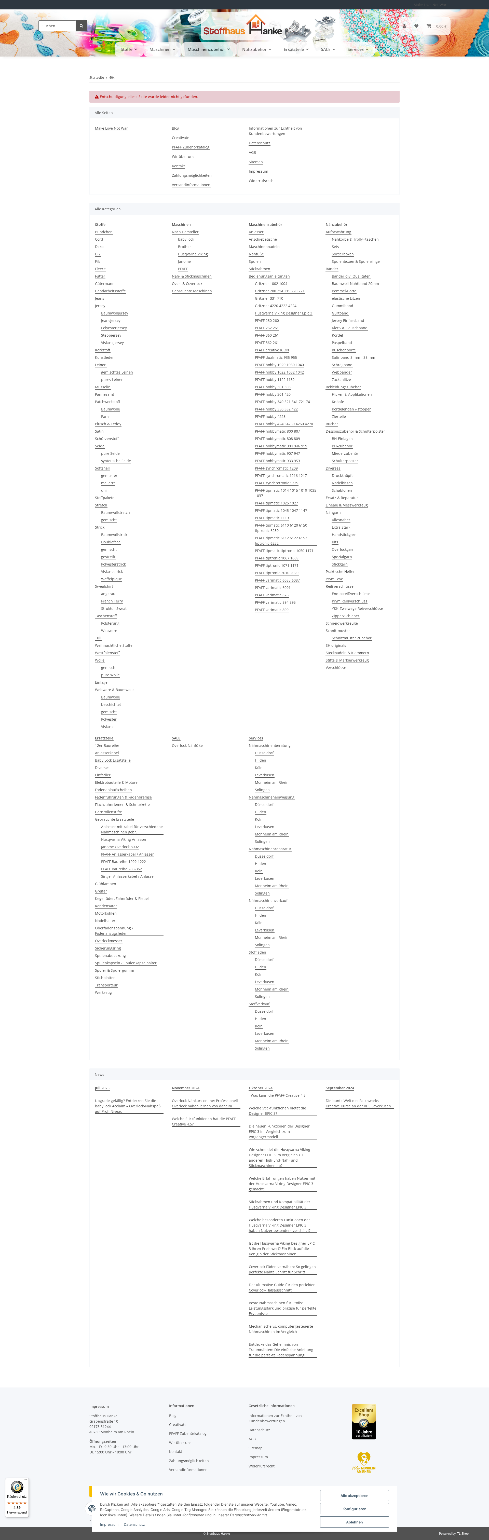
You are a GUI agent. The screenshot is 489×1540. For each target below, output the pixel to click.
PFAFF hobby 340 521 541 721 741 (283, 401)
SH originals (336, 645)
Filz (98, 261)
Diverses (333, 468)
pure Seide (110, 453)
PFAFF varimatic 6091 (273, 587)
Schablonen (342, 490)
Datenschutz (134, 1524)
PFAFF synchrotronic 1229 (276, 482)
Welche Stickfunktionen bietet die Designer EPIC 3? (277, 1111)
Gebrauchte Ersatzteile (114, 819)
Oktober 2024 (261, 1087)
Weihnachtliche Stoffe (113, 645)
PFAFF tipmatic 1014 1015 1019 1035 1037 (285, 493)
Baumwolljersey (114, 313)
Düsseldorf (264, 752)
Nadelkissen (342, 482)
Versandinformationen (191, 184)
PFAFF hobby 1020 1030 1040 (279, 364)
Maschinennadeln (264, 246)
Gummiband (342, 305)
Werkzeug (103, 992)
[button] (404, 26)
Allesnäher (341, 519)
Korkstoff (102, 350)
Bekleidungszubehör (343, 386)
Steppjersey (111, 335)
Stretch (101, 505)
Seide (99, 446)
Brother (184, 246)
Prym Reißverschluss (349, 601)
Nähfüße (256, 254)
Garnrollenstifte (108, 811)
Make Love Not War (430, 4)
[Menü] (26, 1481)
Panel (106, 416)
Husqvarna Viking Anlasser (124, 839)
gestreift (108, 556)
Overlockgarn (343, 549)
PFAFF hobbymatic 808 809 (277, 438)
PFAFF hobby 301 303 (273, 386)
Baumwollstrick (114, 534)
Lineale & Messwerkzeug (347, 505)
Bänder (332, 268)
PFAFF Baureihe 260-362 (121, 869)
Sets (335, 246)
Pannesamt (104, 394)
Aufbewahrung (338, 231)
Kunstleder (104, 357)
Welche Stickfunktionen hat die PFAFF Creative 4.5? (204, 1121)
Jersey (100, 305)
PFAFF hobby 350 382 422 (276, 409)
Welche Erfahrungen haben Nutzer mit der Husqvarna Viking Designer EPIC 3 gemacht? (282, 1183)
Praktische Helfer (340, 571)
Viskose (107, 726)
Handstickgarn (344, 534)
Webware (109, 630)
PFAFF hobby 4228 (270, 416)
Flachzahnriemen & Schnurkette (122, 804)
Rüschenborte (344, 350)
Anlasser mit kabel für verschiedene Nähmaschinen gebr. (132, 829)
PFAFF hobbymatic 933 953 (277, 460)
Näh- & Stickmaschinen (192, 276)
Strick (99, 527)
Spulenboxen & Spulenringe (356, 261)
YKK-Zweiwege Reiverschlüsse (357, 608)
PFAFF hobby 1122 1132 (275, 379)
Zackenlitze (341, 379)
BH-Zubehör (342, 446)
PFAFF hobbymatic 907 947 (277, 453)
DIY (98, 254)
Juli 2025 (102, 1087)
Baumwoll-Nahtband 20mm (355, 283)
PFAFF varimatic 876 (272, 595)
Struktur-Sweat (114, 608)
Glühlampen (105, 883)
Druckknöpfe (343, 475)
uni (104, 490)
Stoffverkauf (259, 1003)
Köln (259, 767)
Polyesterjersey (114, 327)
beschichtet (111, 704)
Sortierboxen (343, 254)
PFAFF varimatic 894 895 (275, 602)
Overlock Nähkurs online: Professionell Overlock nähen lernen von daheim (205, 1103)
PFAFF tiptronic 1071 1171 (276, 565)
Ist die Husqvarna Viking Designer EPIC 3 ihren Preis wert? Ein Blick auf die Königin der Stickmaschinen (282, 1248)
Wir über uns (183, 156)
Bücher (332, 423)
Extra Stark (341, 527)
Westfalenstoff (107, 652)
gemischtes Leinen (117, 372)
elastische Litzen (346, 298)
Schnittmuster (338, 630)
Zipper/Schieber (345, 615)
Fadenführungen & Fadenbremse (123, 797)
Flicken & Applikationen (352, 394)
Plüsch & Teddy (108, 423)
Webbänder (342, 372)
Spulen (255, 261)
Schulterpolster (345, 460)
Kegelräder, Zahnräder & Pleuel (122, 898)
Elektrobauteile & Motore (116, 782)
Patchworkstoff (107, 401)
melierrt (108, 482)
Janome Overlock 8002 (120, 846)
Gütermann (105, 283)
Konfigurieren (354, 1509)
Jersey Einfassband (348, 320)
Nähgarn (333, 512)
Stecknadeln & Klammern (347, 652)
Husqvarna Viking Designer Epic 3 (283, 313)
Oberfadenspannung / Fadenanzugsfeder (114, 931)
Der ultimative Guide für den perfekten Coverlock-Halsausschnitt (282, 1287)
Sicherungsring (108, 948)
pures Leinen (112, 379)
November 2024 (185, 1087)
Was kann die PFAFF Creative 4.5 (278, 1095)
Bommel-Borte (344, 290)
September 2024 (340, 1087)
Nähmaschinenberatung (270, 745)
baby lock (186, 239)
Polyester (109, 719)
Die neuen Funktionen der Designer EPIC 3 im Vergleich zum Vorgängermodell (279, 1131)
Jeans (99, 298)
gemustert (110, 475)
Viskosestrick (112, 571)
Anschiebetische (263, 239)
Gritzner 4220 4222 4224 (275, 305)
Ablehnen (354, 1522)
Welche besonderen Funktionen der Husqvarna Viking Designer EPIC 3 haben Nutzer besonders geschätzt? (279, 1225)
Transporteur (106, 985)
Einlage (101, 682)
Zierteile (339, 416)
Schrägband (342, 364)
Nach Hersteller (185, 231)
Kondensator (106, 905)
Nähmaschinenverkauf (268, 900)
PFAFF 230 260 (267, 320)
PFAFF (183, 268)
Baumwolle (110, 409)
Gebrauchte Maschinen (192, 290)
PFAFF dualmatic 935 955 (276, 357)
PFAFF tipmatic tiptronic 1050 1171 (284, 550)
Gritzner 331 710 (269, 298)
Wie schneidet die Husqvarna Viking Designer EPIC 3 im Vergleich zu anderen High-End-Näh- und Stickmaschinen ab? (279, 1157)
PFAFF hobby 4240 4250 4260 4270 (284, 423)
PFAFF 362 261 (267, 342)
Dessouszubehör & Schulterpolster (355, 431)
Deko (99, 246)
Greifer (101, 891)
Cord (99, 239)
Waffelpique (111, 578)
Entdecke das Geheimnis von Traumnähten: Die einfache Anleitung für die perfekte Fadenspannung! (281, 1349)
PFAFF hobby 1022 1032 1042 (279, 372)
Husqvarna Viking (193, 254)
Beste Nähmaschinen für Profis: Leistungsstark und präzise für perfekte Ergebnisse (282, 1308)
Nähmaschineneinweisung (271, 797)
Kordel (337, 335)
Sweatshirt (104, 586)
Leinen (100, 364)
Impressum (109, 1524)
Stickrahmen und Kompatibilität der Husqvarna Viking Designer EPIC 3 (279, 1204)
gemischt (109, 519)
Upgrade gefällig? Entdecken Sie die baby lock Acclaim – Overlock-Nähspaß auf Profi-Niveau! (128, 1106)
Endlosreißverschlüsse (351, 593)
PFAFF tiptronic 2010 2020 (276, 572)
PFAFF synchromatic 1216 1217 (281, 475)
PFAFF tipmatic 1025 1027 (276, 503)
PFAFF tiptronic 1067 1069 (276, 558)
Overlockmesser (108, 940)
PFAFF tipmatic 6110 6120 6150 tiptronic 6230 (281, 528)
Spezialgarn (342, 556)
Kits (335, 542)
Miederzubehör (345, 453)
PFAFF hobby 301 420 (273, 394)
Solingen (262, 789)
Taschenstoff (106, 615)
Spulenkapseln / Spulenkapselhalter (126, 962)
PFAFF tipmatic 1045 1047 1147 (281, 510)
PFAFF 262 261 (267, 327)
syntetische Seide (116, 460)
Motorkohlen (106, 913)
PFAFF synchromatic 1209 (276, 468)
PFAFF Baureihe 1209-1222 (123, 861)
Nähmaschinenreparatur (270, 848)
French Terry (112, 601)
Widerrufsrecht (262, 180)
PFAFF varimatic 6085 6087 (277, 580)
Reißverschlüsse (340, 586)
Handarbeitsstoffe (110, 290)
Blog (175, 128)
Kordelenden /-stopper (351, 409)
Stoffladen (257, 952)
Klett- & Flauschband (350, 327)
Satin (99, 431)
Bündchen (104, 231)
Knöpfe (338, 401)
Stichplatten (105, 977)
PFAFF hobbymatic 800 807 (277, 431)
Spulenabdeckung (110, 955)
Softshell (102, 468)
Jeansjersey (110, 320)
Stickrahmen (259, 268)
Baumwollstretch (115, 512)
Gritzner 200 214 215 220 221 (280, 290)
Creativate (180, 137)
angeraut (109, 593)
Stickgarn (340, 564)
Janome (184, 261)
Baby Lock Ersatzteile (113, 760)
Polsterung (110, 623)
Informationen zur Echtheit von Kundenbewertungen (275, 131)
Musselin (103, 386)
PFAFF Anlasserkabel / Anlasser (127, 854)
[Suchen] (81, 25)
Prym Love (334, 578)
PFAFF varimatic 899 (272, 609)
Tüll (98, 638)
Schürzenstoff (107, 438)
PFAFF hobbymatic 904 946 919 (281, 446)
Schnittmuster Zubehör (352, 638)
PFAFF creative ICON (272, 350)
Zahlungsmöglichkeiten (192, 175)
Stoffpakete (104, 497)
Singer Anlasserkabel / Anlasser (128, 876)
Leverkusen (264, 775)
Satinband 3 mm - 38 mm (353, 357)
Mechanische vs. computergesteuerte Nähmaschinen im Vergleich (281, 1329)
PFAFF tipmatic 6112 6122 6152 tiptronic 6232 (281, 540)
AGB (252, 152)
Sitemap (256, 161)
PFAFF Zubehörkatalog (190, 147)
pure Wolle (110, 674)
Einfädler (103, 775)
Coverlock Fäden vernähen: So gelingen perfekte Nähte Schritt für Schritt (282, 1269)
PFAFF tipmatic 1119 (272, 517)
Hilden (260, 760)
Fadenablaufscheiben (113, 789)
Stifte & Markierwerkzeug (347, 660)
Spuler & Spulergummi (114, 970)
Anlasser (256, 231)
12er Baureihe (107, 745)
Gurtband (340, 313)
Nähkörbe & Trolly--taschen (355, 239)
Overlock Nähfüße (187, 745)
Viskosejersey (112, 342)
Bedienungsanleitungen (269, 276)
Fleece (100, 268)
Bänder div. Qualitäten (351, 276)
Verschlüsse (336, 667)
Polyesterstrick (113, 564)
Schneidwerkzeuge (342, 623)
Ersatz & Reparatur (342, 497)
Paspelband (342, 342)
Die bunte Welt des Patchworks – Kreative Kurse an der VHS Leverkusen (358, 1103)
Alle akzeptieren (355, 1495)
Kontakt (178, 165)
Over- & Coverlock (187, 283)
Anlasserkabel (107, 752)
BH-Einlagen (342, 438)
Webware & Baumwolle (114, 689)
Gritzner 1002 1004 (271, 283)
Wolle (99, 660)
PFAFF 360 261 (267, 335)
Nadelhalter (105, 920)
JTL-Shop (462, 1533)
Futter (100, 276)
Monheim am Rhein (272, 782)
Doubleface (110, 542)
